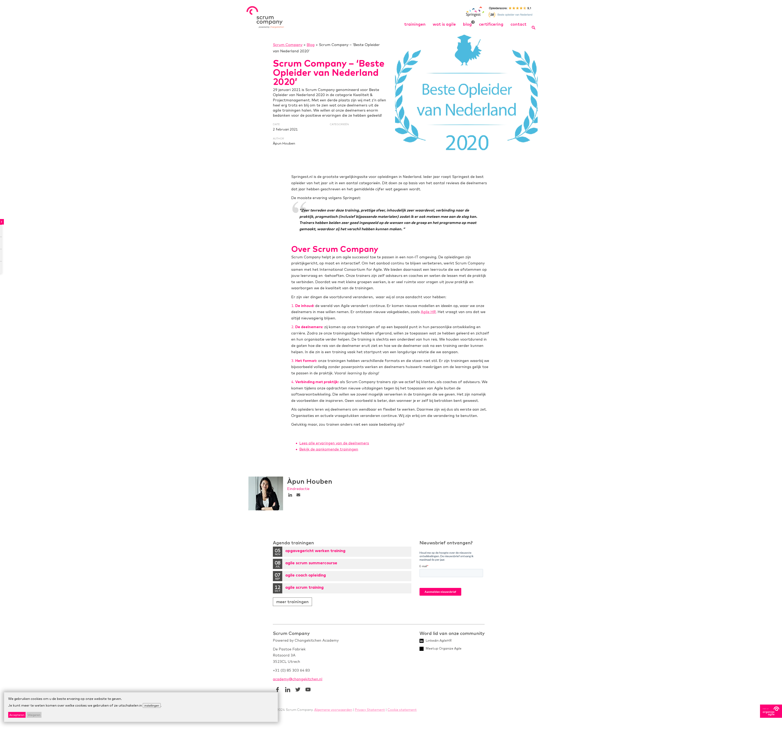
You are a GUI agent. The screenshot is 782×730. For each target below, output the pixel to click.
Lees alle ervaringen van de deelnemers (334, 443)
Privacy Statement (370, 710)
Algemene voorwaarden (333, 710)
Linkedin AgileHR (439, 640)
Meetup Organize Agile (443, 648)
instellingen (151, 705)
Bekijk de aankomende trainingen (328, 449)
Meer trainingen (292, 601)
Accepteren (16, 715)
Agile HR (428, 311)
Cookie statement (402, 710)
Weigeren (34, 715)
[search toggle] (533, 27)
